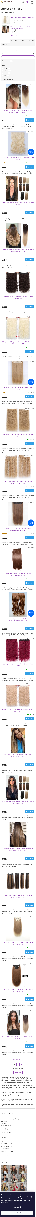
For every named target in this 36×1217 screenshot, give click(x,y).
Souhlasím (17, 1213)
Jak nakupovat (4, 1123)
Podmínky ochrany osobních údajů (10, 1128)
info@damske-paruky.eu (9, 1141)
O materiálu (4, 1121)
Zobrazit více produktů (17, 35)
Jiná (6, 75)
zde (18, 1199)
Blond (7, 73)
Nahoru (18, 1072)
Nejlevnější (14, 41)
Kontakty (3, 1117)
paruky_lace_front (8, 1151)
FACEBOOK (6, 1149)
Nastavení (17, 1207)
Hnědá (7, 71)
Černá (6, 68)
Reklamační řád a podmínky (8, 1130)
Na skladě (8, 61)
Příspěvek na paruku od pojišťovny (10, 1119)
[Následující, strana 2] (18, 1064)
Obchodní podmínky (6, 1126)
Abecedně (4, 44)
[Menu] (32, 2)
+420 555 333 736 (7, 1144)
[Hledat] (23, 2)
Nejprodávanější (30, 41)
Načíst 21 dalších (18, 1059)
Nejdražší (21, 41)
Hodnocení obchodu (6, 1132)
